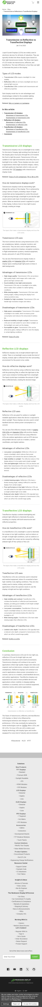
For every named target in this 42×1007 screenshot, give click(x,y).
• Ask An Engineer (21, 888)
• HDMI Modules (21, 784)
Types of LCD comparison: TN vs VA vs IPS (23, 177)
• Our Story (21, 896)
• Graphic (22, 796)
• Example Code (21, 869)
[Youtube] (14, 969)
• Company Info (21, 914)
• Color (21, 811)
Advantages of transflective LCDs (17, 129)
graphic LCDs (6, 261)
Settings (6, 1004)
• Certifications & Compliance (21, 901)
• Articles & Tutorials (21, 883)
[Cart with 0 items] (33, 2)
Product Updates (21, 852)
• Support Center (21, 867)
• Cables (21, 828)
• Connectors (21, 831)
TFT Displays (21, 770)
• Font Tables (21, 874)
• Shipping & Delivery (21, 906)
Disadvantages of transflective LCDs (17, 132)
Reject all (16, 1004)
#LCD (24, 741)
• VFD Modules (22, 822)
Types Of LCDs (14, 337)
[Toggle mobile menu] (38, 2)
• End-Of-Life (21, 857)
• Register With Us (21, 931)
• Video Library (21, 886)
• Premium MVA (21, 775)
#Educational (15, 741)
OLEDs (24, 725)
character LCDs (20, 261)
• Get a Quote (21, 936)
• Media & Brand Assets (21, 926)
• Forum (21, 891)
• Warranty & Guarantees (21, 904)
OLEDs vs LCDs (14, 639)
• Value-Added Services (21, 849)
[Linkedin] (21, 969)
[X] (27, 969)
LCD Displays (21, 790)
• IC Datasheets (21, 872)
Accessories (21, 825)
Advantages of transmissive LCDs (17, 115)
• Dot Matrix (22, 819)
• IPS (21, 781)
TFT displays (17, 170)
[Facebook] (8, 969)
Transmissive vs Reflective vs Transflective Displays (21, 41)
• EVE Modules (22, 787)
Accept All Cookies (30, 1004)
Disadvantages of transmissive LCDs (18, 118)
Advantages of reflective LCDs (16, 122)
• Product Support (21, 944)
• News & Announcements (21, 909)
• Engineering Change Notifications (21, 860)
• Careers (21, 923)
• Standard (21, 772)
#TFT (29, 741)
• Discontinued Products (21, 854)
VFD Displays (21, 814)
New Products (21, 767)
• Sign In (21, 934)
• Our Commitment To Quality (21, 899)
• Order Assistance (21, 939)
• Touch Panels (22, 840)
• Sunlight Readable (21, 778)
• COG (22, 799)
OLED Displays (21, 802)
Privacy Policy (17, 1000)
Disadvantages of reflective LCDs (16, 125)
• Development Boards (21, 834)
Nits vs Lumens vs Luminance (19, 103)
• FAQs (21, 911)
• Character (21, 793)
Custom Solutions (21, 843)
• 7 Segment (21, 816)
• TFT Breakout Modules (21, 837)
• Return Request (21, 941)
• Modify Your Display (21, 845)
